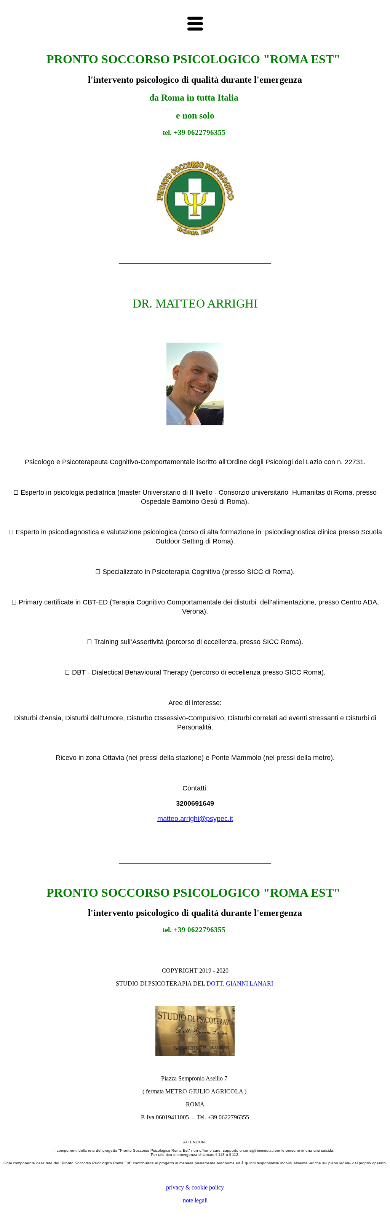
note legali (195, 1200)
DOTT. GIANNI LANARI (239, 983)
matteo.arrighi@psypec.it (195, 818)
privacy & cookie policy (195, 1187)
